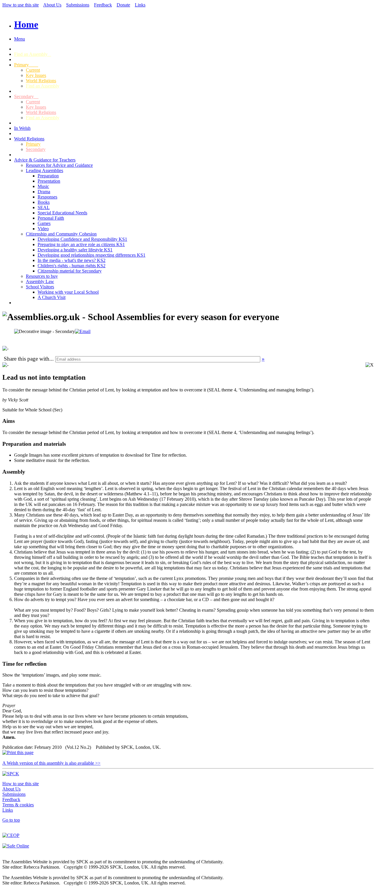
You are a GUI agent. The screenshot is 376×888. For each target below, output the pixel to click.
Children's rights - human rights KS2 (71, 265)
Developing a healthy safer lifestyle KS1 (75, 249)
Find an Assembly (32, 54)
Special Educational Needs (62, 212)
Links (140, 4)
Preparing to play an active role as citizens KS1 (81, 244)
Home (26, 24)
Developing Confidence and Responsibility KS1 (82, 239)
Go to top (11, 820)
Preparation (48, 175)
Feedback (103, 4)
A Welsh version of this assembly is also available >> (51, 763)
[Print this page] (17, 752)
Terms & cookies (18, 804)
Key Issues (36, 75)
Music (43, 186)
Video (43, 228)
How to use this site (20, 4)
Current (33, 70)
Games (44, 223)
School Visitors (40, 286)
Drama (44, 191)
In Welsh (22, 128)
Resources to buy (42, 276)
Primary (26, 64)
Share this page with (26, 359)
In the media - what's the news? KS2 (71, 260)
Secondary (26, 96)
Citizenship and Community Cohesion (61, 233)
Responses (47, 196)
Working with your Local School (68, 292)
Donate (123, 4)
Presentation (49, 181)
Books (44, 202)
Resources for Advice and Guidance (59, 165)
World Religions (41, 80)
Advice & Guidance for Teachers (44, 159)
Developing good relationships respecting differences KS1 (91, 255)
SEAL (44, 207)
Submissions (77, 4)
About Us (52, 4)
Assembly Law (40, 281)
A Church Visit (52, 297)
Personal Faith (51, 218)
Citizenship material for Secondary (70, 270)
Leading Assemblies (44, 170)
